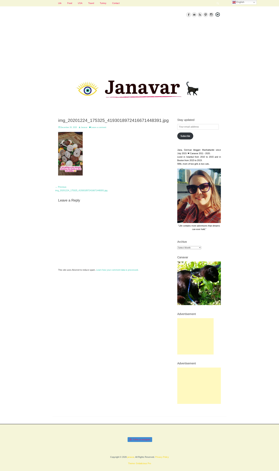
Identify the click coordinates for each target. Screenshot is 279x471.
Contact (116, 3)
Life (59, 3)
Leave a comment (98, 127)
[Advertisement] (139, 46)
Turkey (103, 3)
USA (80, 3)
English (240, 2)
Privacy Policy (162, 457)
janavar (130, 457)
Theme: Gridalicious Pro (139, 463)
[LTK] (217, 17)
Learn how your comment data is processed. (117, 270)
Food (69, 3)
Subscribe (185, 136)
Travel (91, 3)
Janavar (84, 127)
